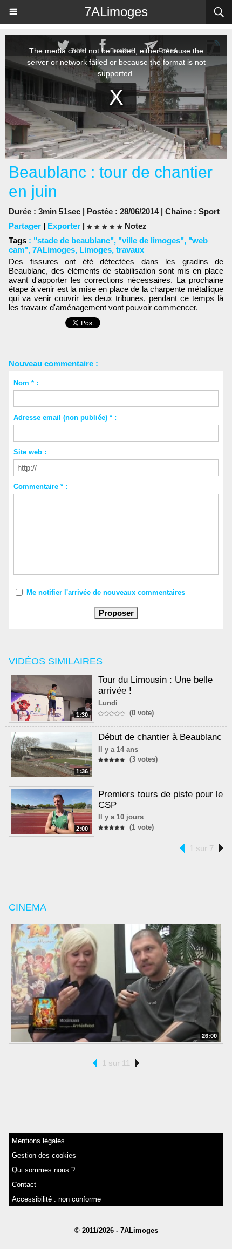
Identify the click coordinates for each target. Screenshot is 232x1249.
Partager (25, 225)
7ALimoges (116, 11)
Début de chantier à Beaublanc (160, 737)
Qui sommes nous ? (43, 1170)
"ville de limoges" (151, 240)
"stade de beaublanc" (73, 240)
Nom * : (25, 383)
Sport (209, 211)
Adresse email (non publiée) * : (65, 417)
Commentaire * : (40, 487)
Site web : (29, 452)
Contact (24, 1184)
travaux (130, 249)
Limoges (95, 249)
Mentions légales (38, 1141)
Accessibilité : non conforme (56, 1199)
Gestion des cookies (44, 1155)
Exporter (63, 225)
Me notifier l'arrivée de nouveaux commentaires (105, 592)
